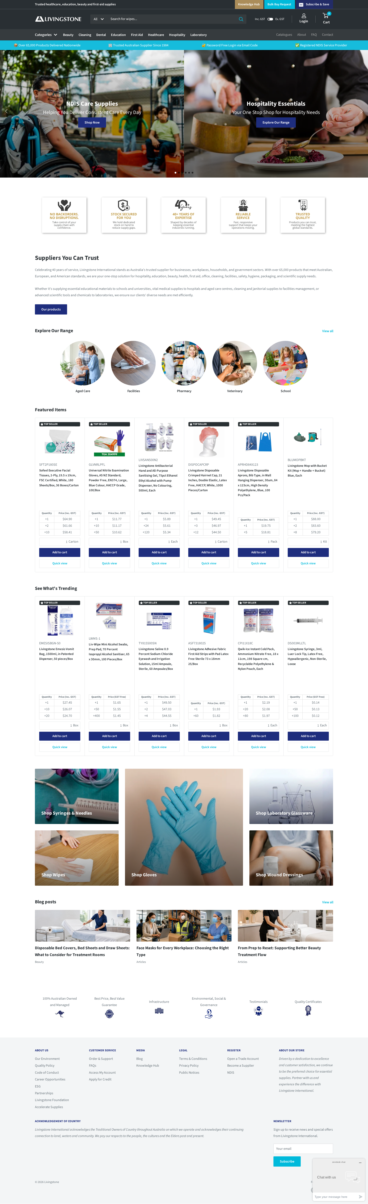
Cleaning (85, 35)
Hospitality (177, 35)
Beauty (68, 35)
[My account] (304, 15)
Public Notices (189, 1072)
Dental (101, 35)
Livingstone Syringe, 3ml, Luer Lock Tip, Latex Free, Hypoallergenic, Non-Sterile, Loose (307, 656)
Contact (327, 34)
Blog (139, 1058)
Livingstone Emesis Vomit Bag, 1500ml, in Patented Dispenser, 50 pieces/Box (56, 654)
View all (328, 331)
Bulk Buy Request (279, 4)
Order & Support (101, 1058)
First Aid (137, 35)
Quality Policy (44, 1065)
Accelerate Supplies (49, 1107)
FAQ (314, 34)
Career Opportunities (50, 1079)
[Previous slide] (6, 111)
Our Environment (47, 1058)
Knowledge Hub (249, 4)
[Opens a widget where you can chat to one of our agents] (339, 1180)
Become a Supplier (240, 1065)
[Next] (333, 495)
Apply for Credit (100, 1079)
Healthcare (156, 35)
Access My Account (102, 1072)
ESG (38, 1086)
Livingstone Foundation (52, 1100)
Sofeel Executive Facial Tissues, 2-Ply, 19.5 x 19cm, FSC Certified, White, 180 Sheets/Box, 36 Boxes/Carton (59, 478)
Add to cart (59, 552)
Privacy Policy (188, 1065)
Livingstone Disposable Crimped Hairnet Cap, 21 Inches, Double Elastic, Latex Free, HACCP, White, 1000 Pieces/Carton (207, 480)
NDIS (230, 1072)
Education (118, 35)
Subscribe (287, 1161)
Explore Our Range (92, 122)
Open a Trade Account (243, 1058)
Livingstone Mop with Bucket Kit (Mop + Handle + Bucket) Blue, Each (307, 471)
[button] (175, 173)
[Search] (241, 19)
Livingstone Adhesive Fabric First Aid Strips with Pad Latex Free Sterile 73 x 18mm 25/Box (208, 656)
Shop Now (276, 113)
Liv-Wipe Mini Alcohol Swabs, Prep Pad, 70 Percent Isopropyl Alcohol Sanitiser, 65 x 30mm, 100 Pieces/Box (109, 652)
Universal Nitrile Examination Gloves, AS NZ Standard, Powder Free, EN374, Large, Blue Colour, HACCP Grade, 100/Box (109, 480)
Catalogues (284, 34)
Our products (51, 309)
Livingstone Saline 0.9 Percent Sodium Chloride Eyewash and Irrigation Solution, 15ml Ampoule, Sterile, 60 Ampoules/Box (156, 659)
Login (303, 21)
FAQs (92, 1065)
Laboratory (198, 35)
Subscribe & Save (317, 4)
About (301, 34)
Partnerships (44, 1093)
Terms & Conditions (193, 1058)
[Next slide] (361, 111)
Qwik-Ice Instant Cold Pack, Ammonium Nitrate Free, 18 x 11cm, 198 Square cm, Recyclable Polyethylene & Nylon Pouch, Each (258, 659)
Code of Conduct (47, 1072)
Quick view (59, 563)
